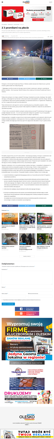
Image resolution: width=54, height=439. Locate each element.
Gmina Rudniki (16, 24)
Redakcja (7, 36)
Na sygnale (16, 37)
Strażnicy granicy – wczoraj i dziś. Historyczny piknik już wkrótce (44, 227)
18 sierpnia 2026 (40, 249)
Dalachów (22, 24)
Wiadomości (10, 24)
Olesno (39, 243)
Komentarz (5, 269)
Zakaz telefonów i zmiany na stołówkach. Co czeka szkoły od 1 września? (27, 227)
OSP (20, 37)
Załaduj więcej (27, 256)
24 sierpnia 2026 (23, 230)
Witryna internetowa (33, 293)
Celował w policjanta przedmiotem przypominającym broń (25, 248)
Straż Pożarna (35, 37)
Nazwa (4, 287)
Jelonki (4, 243)
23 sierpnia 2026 (23, 251)
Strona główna (4, 24)
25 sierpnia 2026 (5, 229)
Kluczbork (22, 243)
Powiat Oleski (28, 37)
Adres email (5, 293)
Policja (23, 37)
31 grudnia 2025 (14, 36)
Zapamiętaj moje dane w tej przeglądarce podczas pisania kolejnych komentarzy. (21, 299)
